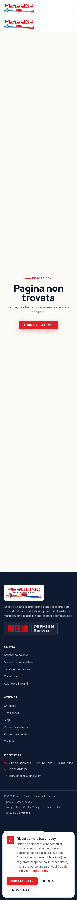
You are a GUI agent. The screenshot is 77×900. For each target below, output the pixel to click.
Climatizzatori (12, 676)
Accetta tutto (22, 880)
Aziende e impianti (16, 683)
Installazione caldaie (17, 669)
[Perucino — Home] (19, 8)
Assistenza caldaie (16, 655)
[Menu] (69, 8)
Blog (7, 720)
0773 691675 (18, 769)
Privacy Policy (12, 807)
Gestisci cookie (52, 807)
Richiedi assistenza (16, 727)
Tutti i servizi (12, 713)
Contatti (9, 741)
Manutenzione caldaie (18, 662)
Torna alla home (38, 325)
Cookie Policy (31, 807)
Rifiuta (48, 880)
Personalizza (20, 889)
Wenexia (25, 812)
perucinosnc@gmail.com (25, 775)
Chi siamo (10, 705)
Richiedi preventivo (16, 734)
